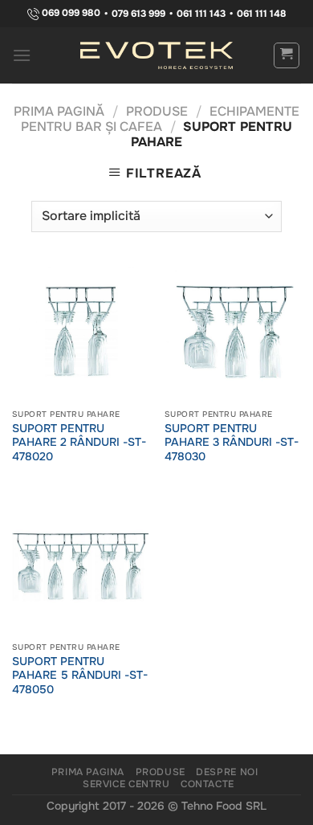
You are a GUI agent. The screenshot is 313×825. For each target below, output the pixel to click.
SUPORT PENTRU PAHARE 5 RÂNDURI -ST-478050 (80, 675)
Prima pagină (59, 111)
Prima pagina (87, 772)
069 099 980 (69, 13)
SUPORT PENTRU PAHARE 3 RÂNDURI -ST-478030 (232, 443)
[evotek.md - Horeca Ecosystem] (156, 55)
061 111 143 (201, 13)
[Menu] (22, 55)
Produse (157, 111)
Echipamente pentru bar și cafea (160, 119)
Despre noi (227, 772)
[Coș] (287, 55)
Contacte (207, 784)
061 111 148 (262, 13)
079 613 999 (138, 13)
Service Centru (126, 784)
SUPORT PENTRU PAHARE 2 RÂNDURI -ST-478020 (79, 443)
